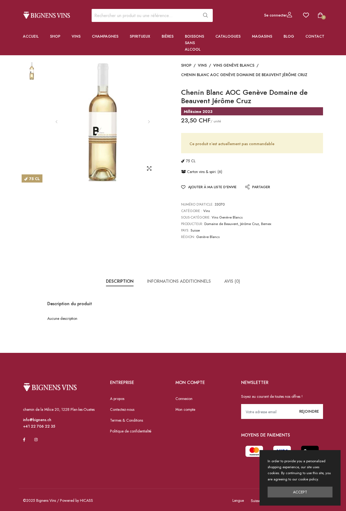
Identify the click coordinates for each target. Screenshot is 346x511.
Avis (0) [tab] (232, 281)
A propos (117, 398)
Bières (168, 36)
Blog (289, 36)
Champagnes (105, 36)
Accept (300, 492)
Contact (314, 36)
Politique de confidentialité (130, 431)
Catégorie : (191, 210)
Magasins (262, 36)
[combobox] (144, 15)
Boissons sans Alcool (194, 43)
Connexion (183, 398)
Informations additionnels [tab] (179, 281)
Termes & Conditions (126, 420)
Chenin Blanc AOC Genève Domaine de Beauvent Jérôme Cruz (244, 74)
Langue (238, 500)
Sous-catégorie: (196, 217)
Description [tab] (120, 281)
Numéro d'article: (197, 204)
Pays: (185, 230)
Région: (188, 236)
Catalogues (228, 36)
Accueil (31, 36)
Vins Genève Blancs (233, 65)
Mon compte (185, 409)
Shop (55, 36)
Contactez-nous (122, 409)
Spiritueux (140, 36)
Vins (76, 36)
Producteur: (192, 223)
